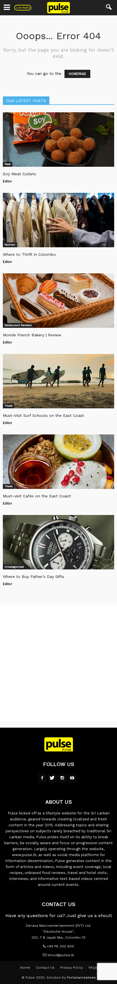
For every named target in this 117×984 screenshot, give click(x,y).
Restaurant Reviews (18, 325)
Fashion (10, 244)
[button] (109, 7)
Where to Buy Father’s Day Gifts (33, 576)
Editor (7, 181)
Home (25, 968)
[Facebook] (42, 778)
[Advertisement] (58, 663)
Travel (8, 405)
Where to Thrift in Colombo (29, 254)
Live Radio (23, 7)
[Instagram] (62, 778)
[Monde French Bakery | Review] (58, 300)
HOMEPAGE (77, 74)
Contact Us (45, 968)
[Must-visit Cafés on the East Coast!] (58, 461)
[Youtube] (72, 778)
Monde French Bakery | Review (32, 335)
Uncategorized (14, 566)
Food (8, 164)
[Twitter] (52, 778)
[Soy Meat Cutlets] (58, 139)
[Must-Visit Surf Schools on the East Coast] (58, 381)
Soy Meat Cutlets (19, 174)
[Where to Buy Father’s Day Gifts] (58, 542)
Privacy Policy (71, 968)
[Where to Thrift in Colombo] (58, 220)
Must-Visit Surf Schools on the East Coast (43, 415)
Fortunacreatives (81, 977)
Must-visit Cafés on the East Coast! (37, 496)
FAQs (93, 968)
